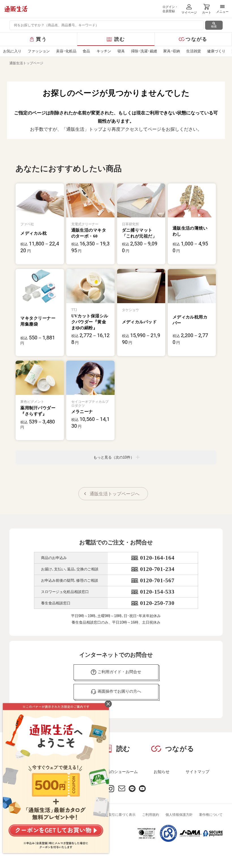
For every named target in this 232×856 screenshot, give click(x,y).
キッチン (103, 51)
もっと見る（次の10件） (113, 457)
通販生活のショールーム (116, 771)
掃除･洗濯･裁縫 (144, 51)
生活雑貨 (193, 51)
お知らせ (161, 771)
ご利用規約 (150, 815)
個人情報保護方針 (179, 815)
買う (41, 39)
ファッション (39, 51)
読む (119, 39)
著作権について (211, 815)
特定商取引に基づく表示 (117, 815)
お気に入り (12, 51)
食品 (86, 51)
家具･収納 (171, 51)
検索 (214, 26)
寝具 (121, 51)
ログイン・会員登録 (170, 9)
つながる (196, 39)
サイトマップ (197, 771)
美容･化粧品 (66, 51)
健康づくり (216, 51)
